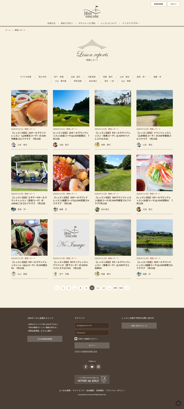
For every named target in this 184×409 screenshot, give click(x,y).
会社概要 (90, 390)
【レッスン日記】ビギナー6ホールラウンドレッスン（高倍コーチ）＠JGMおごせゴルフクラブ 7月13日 (29, 200)
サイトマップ (78, 390)
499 (115, 287)
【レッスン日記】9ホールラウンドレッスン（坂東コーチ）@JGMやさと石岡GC (112, 265)
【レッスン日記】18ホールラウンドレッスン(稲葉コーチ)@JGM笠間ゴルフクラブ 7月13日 (71, 200)
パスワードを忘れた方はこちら (85, 351)
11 (98, 287)
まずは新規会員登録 (45, 339)
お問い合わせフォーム (139, 325)
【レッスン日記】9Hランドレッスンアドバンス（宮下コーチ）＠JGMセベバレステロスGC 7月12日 (70, 265)
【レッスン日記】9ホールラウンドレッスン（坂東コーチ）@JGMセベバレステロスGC (112, 135)
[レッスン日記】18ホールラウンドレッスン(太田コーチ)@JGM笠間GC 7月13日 (71, 135)
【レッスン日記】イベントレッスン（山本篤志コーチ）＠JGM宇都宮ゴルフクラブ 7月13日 (153, 135)
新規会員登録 (158, 4)
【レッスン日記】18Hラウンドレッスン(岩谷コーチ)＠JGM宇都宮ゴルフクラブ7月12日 (113, 200)
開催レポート (30, 129)
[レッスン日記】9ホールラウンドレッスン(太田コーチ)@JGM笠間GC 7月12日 (154, 200)
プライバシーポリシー (115, 390)
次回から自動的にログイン (88, 339)
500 (121, 287)
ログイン (174, 4)
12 (103, 287)
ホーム (8, 30)
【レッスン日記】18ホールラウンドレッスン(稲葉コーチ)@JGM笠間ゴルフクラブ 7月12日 (154, 265)
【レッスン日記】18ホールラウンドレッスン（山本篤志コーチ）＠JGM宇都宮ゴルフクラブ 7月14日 (28, 135)
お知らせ (51, 23)
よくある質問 (64, 390)
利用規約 (100, 390)
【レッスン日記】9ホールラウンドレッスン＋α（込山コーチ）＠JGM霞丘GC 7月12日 (29, 265)
